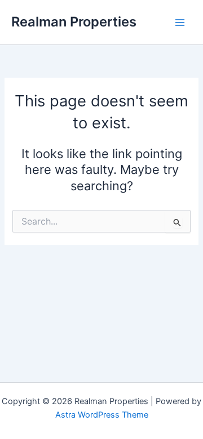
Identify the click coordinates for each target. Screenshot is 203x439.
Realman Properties (73, 22)
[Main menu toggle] (180, 22)
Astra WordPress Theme (101, 415)
